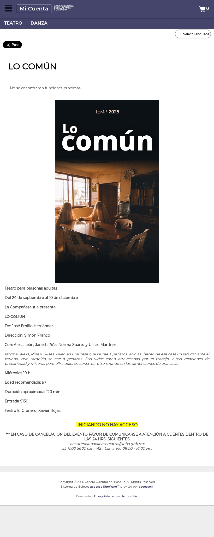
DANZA (39, 23)
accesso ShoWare (105, 486)
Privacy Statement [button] (105, 496)
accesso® (146, 486)
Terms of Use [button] (130, 496)
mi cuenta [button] (34, 8)
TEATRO (13, 23)
